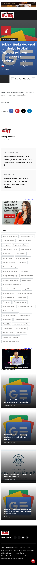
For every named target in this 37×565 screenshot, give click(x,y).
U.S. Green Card (21, 328)
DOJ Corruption (8, 258)
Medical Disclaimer (8, 553)
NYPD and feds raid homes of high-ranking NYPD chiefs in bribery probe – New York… (17, 437)
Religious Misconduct (9, 39)
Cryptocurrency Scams (20, 245)
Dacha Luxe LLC (7, 254)
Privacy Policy (20, 553)
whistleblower (21, 333)
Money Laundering (8, 293)
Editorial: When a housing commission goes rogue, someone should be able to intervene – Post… (18, 511)
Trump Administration (22, 319)
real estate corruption (9, 315)
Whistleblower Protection (10, 337)
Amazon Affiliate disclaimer (9, 547)
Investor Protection (27, 275)
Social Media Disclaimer (9, 556)
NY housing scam (8, 297)
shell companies (25, 315)
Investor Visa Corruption (10, 280)
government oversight (10, 271)
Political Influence (8, 306)
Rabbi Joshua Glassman (10, 311)
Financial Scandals (9, 262)
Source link (5, 103)
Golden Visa (22, 262)
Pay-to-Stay (6, 302)
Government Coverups (10, 267)
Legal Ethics (27, 289)
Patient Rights (22, 297)
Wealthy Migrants (8, 333)
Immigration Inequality (10, 275)
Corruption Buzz (8, 136)
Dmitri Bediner (20, 254)
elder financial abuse (22, 258)
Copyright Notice (7, 550)
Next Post (27, 79)
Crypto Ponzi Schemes (10, 249)
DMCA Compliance (28, 550)
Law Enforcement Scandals (11, 289)
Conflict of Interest (8, 240)
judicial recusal (26, 280)
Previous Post (13, 153)
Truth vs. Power (7, 328)
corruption (6, 245)
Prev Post (18, 79)
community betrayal (27, 236)
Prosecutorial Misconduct (26, 306)
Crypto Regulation (26, 249)
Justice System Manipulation (12, 284)
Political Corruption (20, 302)
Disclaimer (17, 550)
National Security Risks (25, 293)
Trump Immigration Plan (21, 324)
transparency (7, 319)
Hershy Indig (24, 271)
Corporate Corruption (24, 240)
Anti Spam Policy (25, 547)
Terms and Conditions (25, 556)
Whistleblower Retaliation (11, 341)
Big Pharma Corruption (10, 236)
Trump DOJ (6, 324)
